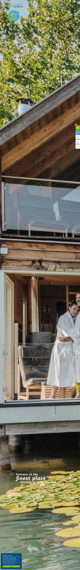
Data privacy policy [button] (11, 563)
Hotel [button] (43, 6)
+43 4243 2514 (65, 4)
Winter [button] (52, 6)
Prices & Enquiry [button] (66, 6)
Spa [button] (47, 6)
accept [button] (11, 566)
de (50, 4)
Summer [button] (58, 6)
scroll (40, 568)
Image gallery (55, 4)
